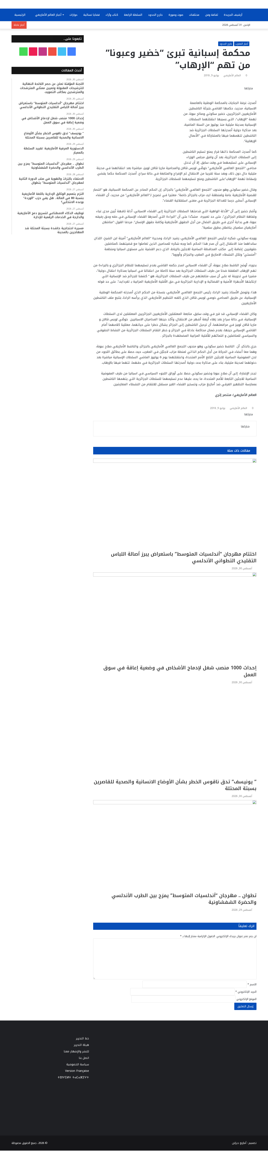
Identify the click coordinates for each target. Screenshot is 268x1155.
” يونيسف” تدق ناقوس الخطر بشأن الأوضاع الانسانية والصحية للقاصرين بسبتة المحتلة (175, 785)
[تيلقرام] (237, 92)
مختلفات (194, 14)
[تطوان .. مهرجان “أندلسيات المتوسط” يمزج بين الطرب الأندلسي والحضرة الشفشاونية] (174, 846)
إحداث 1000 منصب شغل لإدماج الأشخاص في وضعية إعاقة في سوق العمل (179, 671)
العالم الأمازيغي (232, 75)
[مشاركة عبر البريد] (233, 92)
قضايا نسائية (91, 14)
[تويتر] (251, 92)
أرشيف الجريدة (233, 14)
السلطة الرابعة (133, 14)
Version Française (77, 1071)
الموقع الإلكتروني (246, 999)
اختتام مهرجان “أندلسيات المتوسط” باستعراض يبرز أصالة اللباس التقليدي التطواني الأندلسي (183, 557)
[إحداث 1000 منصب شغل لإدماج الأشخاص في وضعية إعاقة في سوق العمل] (174, 618)
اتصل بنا (84, 1058)
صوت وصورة (176, 14)
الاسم (251, 984)
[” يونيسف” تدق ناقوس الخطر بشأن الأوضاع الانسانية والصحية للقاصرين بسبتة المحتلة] (174, 732)
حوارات (73, 14)
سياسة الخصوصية (77, 1064)
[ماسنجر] (247, 92)
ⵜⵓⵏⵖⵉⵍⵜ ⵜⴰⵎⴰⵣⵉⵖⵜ (73, 1077)
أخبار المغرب (241, 43)
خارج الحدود (155, 14)
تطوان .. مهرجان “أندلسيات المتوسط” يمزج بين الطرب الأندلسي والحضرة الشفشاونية (184, 899)
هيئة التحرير (81, 1045)
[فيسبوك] (254, 92)
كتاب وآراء (112, 14)
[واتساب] (240, 92)
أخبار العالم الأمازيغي (48, 14)
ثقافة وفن (211, 14)
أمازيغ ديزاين (239, 1143)
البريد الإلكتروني (245, 991)
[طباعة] (230, 92)
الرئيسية (20, 14)
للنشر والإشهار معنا (76, 1051)
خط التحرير (82, 1038)
